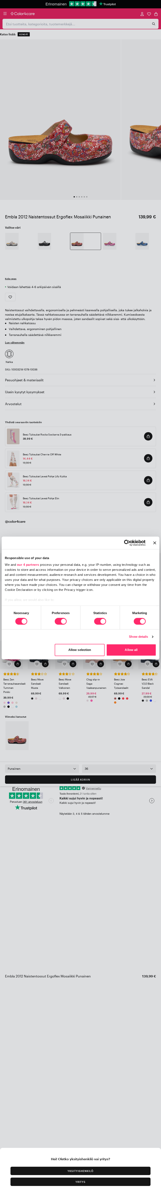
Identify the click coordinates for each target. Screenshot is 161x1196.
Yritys (80, 1181)
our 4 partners (28, 564)
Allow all (131, 650)
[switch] (61, 621)
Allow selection (79, 650)
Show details (138, 636)
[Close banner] (154, 542)
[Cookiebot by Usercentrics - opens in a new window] (127, 543)
